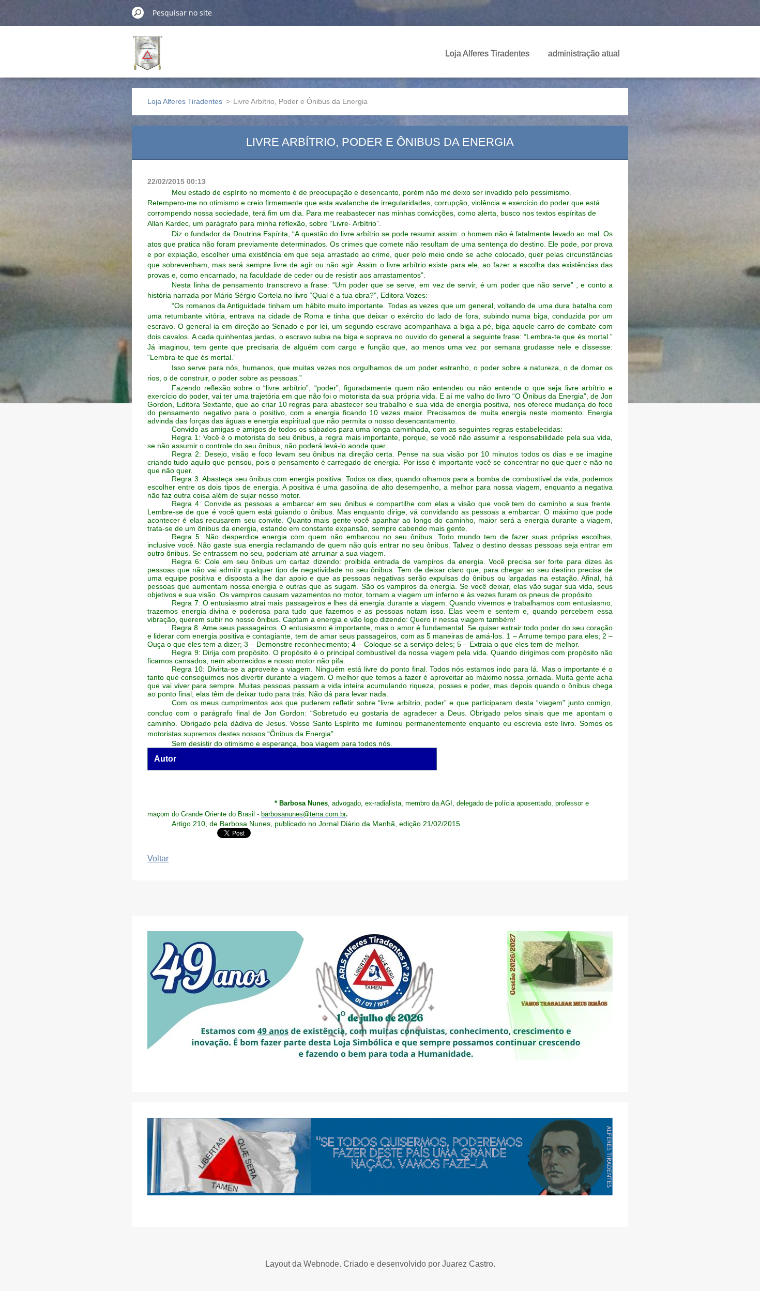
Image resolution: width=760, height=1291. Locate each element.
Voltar (158, 858)
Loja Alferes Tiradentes (487, 53)
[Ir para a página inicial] (147, 59)
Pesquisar (138, 12)
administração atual (584, 53)
